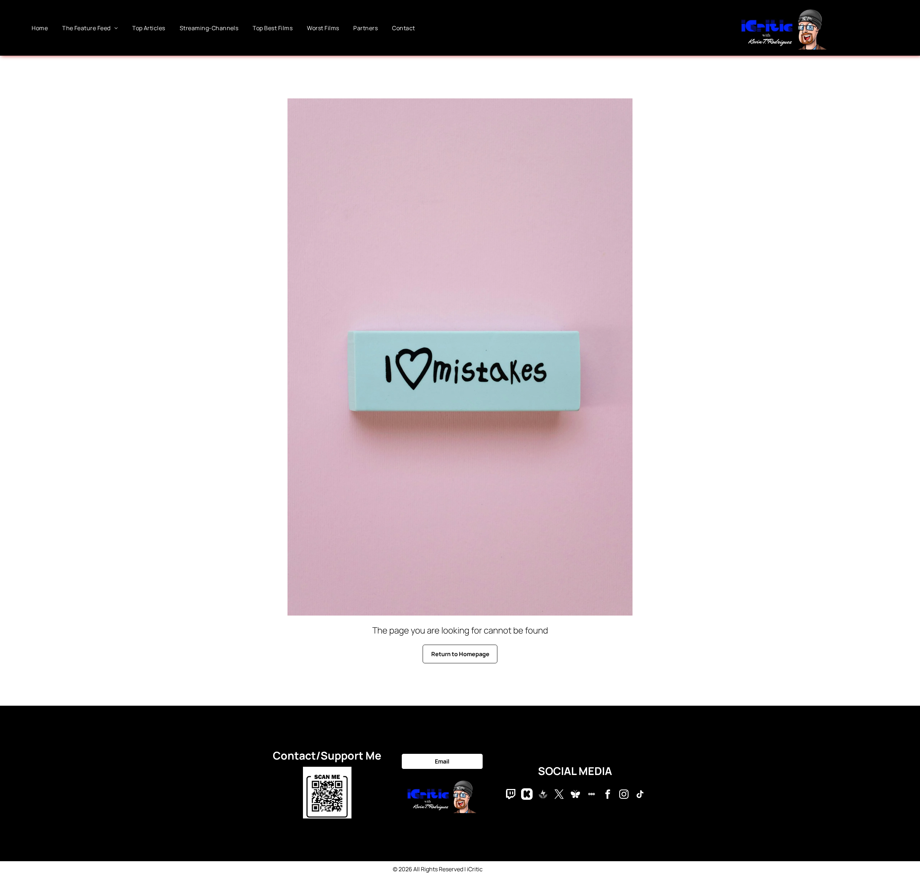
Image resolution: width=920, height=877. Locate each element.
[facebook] (608, 795)
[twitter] (559, 795)
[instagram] (624, 795)
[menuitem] (39, 27)
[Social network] (510, 795)
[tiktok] (640, 795)
